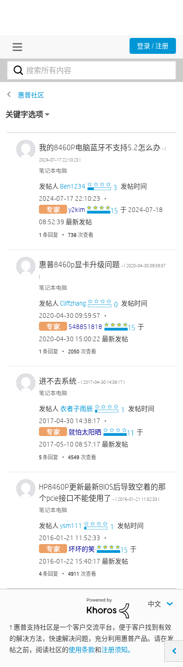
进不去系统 (82, 381)
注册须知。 (117, 649)
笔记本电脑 (53, 170)
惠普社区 (31, 95)
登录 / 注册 (152, 46)
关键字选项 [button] (24, 114)
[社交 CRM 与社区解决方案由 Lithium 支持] (108, 607)
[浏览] (15, 47)
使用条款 (82, 649)
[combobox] (91, 70)
